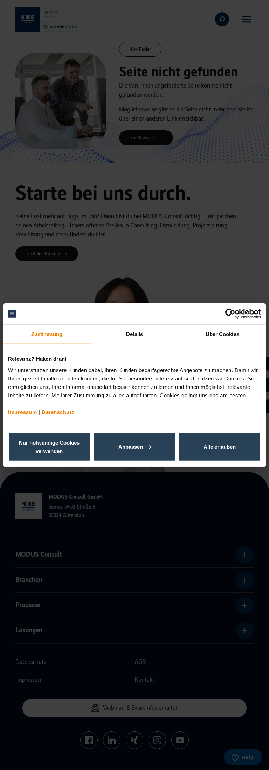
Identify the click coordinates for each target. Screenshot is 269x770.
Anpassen (130, 446)
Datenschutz (58, 412)
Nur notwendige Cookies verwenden (49, 446)
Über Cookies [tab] (222, 334)
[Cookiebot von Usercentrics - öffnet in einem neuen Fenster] (230, 314)
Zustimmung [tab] (46, 334)
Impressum (22, 412)
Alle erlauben (220, 446)
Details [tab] (134, 334)
